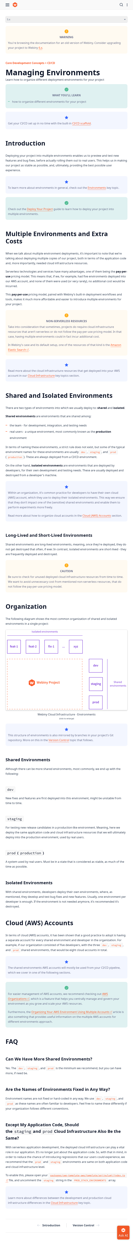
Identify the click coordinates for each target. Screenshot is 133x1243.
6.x (40, 48)
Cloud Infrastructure (41, 375)
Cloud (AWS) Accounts (96, 515)
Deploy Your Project (40, 209)
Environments (97, 188)
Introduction (51, 1225)
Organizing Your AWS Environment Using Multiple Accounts (70, 1012)
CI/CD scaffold (81, 123)
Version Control (58, 740)
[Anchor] (49, 128)
